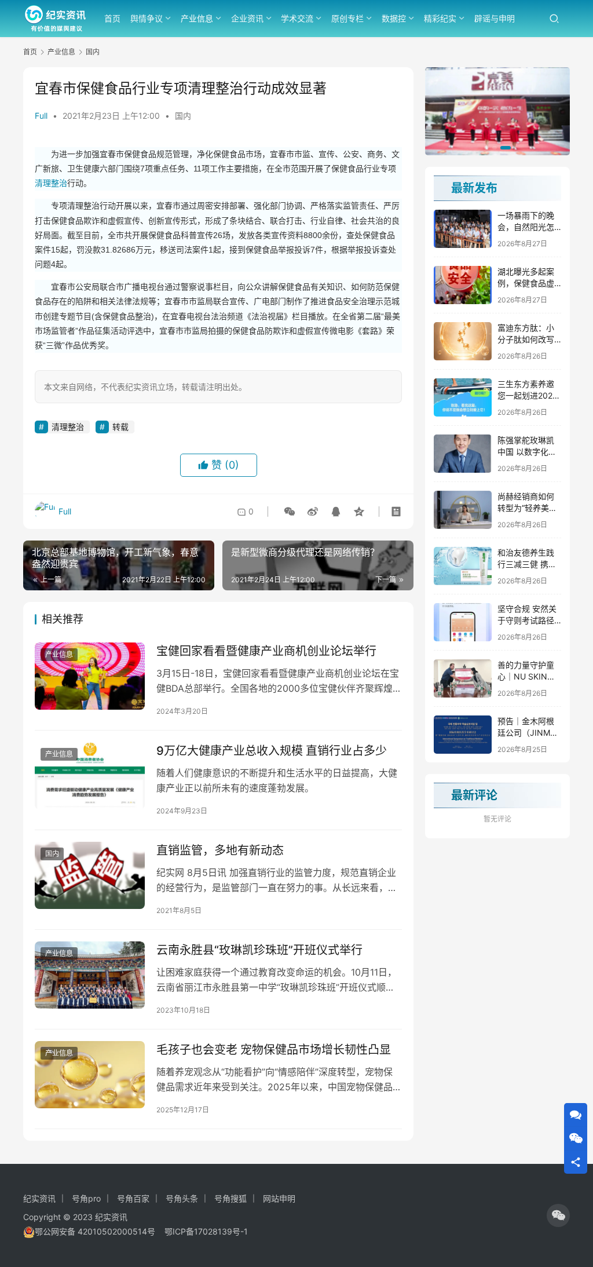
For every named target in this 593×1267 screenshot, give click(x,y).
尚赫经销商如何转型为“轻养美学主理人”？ (527, 507)
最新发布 (474, 188)
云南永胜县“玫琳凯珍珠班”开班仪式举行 (259, 950)
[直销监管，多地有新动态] (90, 875)
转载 (120, 427)
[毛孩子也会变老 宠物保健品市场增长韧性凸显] (90, 1074)
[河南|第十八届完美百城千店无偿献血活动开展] (497, 111)
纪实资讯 (39, 1198)
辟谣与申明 (494, 18)
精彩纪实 (440, 18)
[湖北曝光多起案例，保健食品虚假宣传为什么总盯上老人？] (463, 285)
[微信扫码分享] (289, 511)
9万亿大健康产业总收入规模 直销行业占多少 (271, 751)
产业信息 (197, 18)
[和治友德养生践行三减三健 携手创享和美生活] (463, 566)
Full (41, 116)
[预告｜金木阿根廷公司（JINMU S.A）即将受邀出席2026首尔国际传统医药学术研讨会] (463, 734)
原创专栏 (347, 18)
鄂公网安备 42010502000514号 (99, 1231)
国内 (183, 116)
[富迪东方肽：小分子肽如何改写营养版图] (463, 341)
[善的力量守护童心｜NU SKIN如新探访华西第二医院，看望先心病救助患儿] (463, 678)
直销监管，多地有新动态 (220, 850)
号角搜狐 (230, 1198)
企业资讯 (247, 18)
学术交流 (297, 18)
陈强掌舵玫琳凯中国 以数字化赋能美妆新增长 (527, 451)
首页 (112, 18)
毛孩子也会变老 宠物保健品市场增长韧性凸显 (273, 1050)
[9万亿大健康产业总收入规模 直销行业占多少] (90, 775)
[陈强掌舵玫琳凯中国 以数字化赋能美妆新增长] (463, 453)
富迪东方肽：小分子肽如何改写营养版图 (525, 339)
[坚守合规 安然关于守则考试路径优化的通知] (463, 622)
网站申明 (279, 1198)
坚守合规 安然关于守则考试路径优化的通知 (527, 620)
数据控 (394, 18)
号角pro (86, 1198)
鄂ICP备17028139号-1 (206, 1231)
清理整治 (51, 183)
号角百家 (133, 1198)
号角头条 (182, 1198)
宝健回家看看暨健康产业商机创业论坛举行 (266, 651)
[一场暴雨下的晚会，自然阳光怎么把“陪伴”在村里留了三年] (463, 229)
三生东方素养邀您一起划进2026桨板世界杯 (527, 395)
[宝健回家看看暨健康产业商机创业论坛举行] (90, 676)
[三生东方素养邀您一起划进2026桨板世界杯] (463, 397)
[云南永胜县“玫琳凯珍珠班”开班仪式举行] (90, 975)
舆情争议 (146, 18)
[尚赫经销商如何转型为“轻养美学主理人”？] (463, 510)
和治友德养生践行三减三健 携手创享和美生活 (527, 563)
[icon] (558, 1215)
